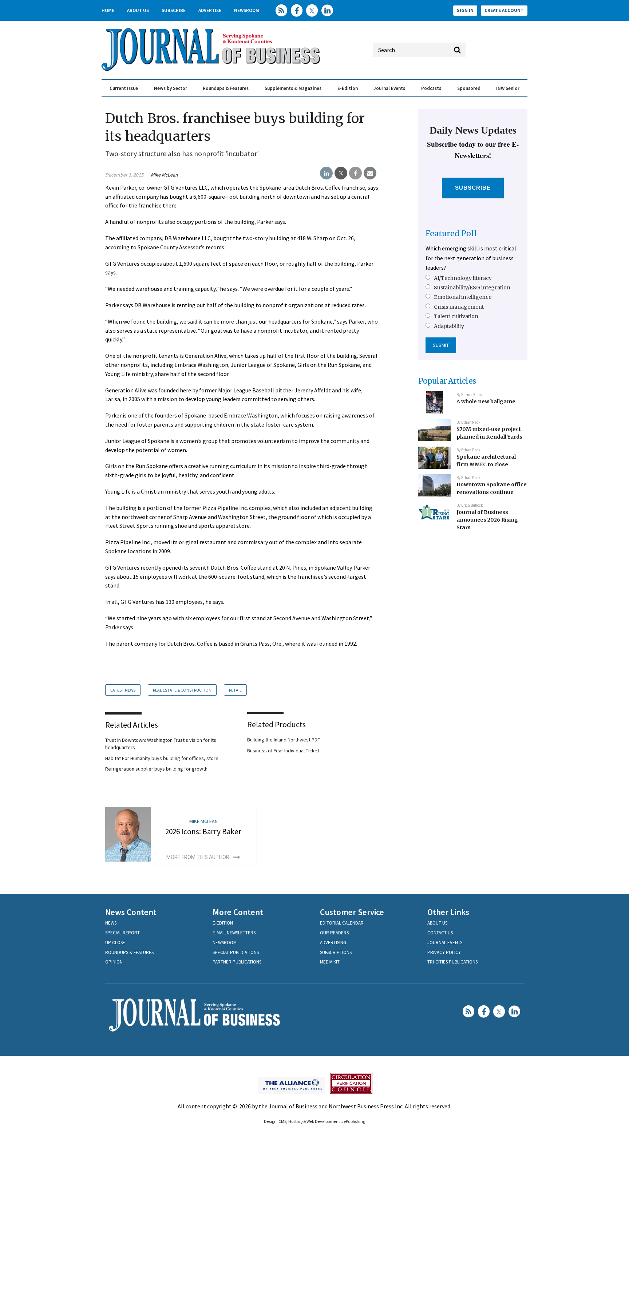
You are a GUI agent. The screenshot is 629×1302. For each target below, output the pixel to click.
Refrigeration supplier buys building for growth (156, 768)
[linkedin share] (326, 173)
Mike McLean (164, 174)
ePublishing (354, 1121)
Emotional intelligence (462, 297)
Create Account (504, 10)
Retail (235, 690)
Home (108, 10)
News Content (131, 912)
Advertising (333, 942)
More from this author (197, 857)
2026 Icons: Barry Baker (203, 831)
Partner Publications (237, 962)
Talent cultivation (456, 316)
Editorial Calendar (342, 923)
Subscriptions (336, 952)
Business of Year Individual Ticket (283, 750)
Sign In (465, 10)
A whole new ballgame (485, 401)
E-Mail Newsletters (234, 933)
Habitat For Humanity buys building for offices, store (161, 758)
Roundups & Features (226, 88)
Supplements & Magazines (293, 88)
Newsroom (246, 10)
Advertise (209, 10)
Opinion (114, 962)
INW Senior (507, 88)
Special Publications (236, 952)
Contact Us (440, 933)
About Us (138, 10)
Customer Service (352, 912)
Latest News (122, 690)
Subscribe (174, 10)
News (110, 923)
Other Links (448, 912)
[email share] (370, 173)
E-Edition (347, 88)
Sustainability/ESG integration (472, 287)
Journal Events (389, 88)
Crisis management (459, 307)
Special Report (122, 933)
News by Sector (170, 88)
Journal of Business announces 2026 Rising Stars (487, 519)
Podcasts (431, 88)
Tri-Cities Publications (452, 962)
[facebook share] (355, 173)
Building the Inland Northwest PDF (283, 739)
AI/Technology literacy (463, 278)
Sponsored (468, 88)
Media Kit (330, 962)
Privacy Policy (444, 952)
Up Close (115, 942)
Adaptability (449, 326)
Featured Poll (451, 233)
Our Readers (334, 933)
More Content (238, 912)
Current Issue (124, 88)
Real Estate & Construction (182, 690)
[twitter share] (341, 173)
